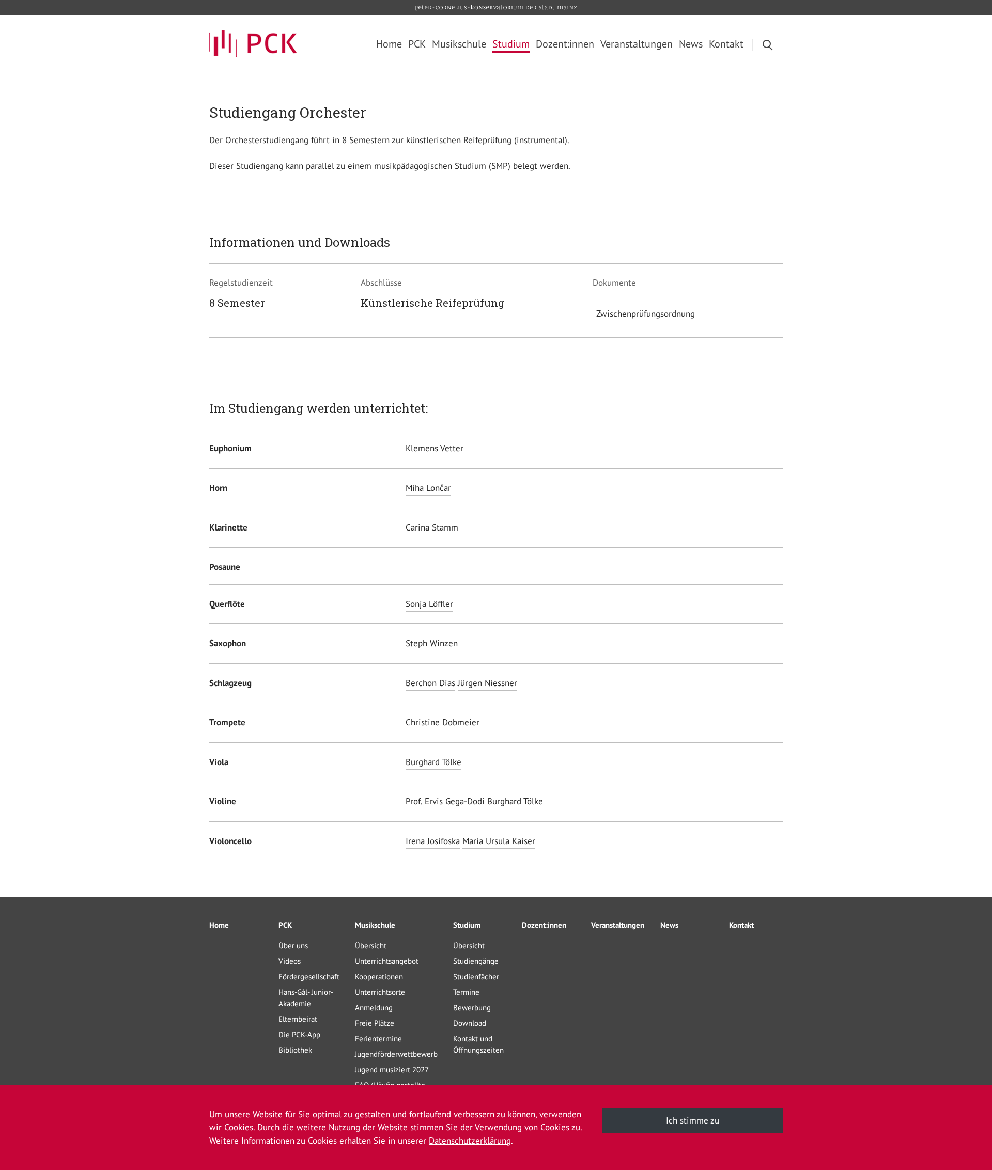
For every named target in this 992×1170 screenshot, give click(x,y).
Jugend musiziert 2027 (392, 1069)
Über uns (293, 945)
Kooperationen (379, 976)
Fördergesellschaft (308, 976)
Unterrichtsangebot (387, 961)
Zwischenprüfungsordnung (645, 313)
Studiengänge (476, 961)
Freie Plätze (374, 1023)
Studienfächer (476, 976)
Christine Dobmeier (442, 722)
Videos (289, 961)
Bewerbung (472, 1007)
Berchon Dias (430, 683)
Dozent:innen (544, 925)
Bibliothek (295, 1050)
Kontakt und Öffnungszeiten (478, 1044)
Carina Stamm (432, 527)
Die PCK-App (299, 1034)
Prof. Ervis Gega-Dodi (445, 801)
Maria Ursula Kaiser (498, 841)
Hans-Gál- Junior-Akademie (305, 997)
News (669, 925)
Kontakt (741, 925)
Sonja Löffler (429, 604)
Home (219, 925)
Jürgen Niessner (487, 683)
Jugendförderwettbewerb (396, 1054)
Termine (466, 992)
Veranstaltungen (617, 925)
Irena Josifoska (433, 841)
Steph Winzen (432, 643)
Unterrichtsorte (380, 992)
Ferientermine (378, 1038)
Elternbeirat (297, 1019)
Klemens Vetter (434, 448)
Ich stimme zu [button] (692, 1120)
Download (469, 1023)
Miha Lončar (428, 487)
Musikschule (375, 925)
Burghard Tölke (433, 762)
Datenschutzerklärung (470, 1140)
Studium (467, 925)
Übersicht (370, 945)
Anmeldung (374, 1007)
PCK (285, 925)
